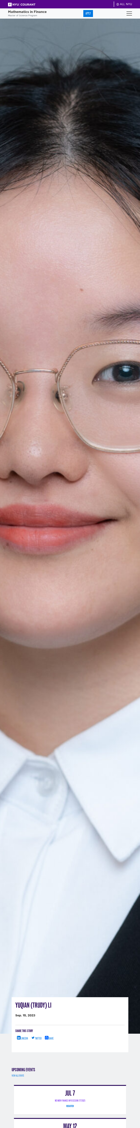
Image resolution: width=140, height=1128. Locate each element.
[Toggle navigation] (129, 13)
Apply (88, 13)
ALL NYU (125, 4)
